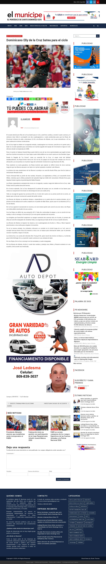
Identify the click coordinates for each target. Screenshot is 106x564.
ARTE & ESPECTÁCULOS (75, 500)
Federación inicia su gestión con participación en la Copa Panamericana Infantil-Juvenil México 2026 (38, 436)
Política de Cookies (55, 562)
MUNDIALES (74, 25)
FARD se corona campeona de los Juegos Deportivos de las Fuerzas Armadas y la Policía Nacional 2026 (60, 436)
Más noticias (78, 363)
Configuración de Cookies (70, 562)
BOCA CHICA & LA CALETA (38, 25)
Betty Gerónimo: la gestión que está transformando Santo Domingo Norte (89, 400)
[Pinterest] (26, 99)
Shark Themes (95, 558)
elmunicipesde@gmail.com (31, 127)
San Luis (71, 529)
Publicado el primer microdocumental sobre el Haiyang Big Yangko (86, 358)
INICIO (10, 25)
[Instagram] (43, 99)
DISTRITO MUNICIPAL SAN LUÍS (77, 509)
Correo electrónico (33, 471)
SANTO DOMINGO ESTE (75, 532)
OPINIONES (72, 526)
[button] (86, 132)
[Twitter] (15, 99)
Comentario (10, 453)
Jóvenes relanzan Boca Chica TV (47, 517)
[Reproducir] (75, 153)
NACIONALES (54, 25)
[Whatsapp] (32, 99)
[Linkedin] (21, 99)
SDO (26, 25)
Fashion (81, 516)
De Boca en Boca (74, 506)
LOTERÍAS (72, 522)
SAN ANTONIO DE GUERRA (85, 526)
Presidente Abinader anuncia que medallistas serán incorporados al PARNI (15, 435)
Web (50, 471)
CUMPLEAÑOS (90, 503)
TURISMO (80, 542)
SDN (20, 25)
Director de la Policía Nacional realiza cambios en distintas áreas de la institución (89, 417)
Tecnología (72, 542)
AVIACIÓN (87, 500)
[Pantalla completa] (97, 153)
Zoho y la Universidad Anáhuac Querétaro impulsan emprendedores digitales (86, 339)
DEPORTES (64, 25)
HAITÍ (86, 516)
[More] (49, 99)
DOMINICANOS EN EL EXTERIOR (78, 513)
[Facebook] (9, 99)
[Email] (38, 99)
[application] (87, 132)
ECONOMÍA (92, 513)
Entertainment (73, 516)
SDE (15, 25)
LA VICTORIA (89, 519)
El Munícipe (25, 119)
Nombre (9, 471)
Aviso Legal (29, 562)
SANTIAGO (79, 529)
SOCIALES (88, 539)
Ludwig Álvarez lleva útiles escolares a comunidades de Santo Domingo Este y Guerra (90, 426)
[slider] (85, 153)
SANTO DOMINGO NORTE (76, 536)
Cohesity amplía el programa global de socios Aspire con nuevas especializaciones (86, 331)
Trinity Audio (22, 91)
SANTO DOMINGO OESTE (76, 539)
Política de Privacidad (41, 562)
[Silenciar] (95, 153)
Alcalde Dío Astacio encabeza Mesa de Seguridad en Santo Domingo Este (90, 434)
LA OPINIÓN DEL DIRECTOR (76, 519)
